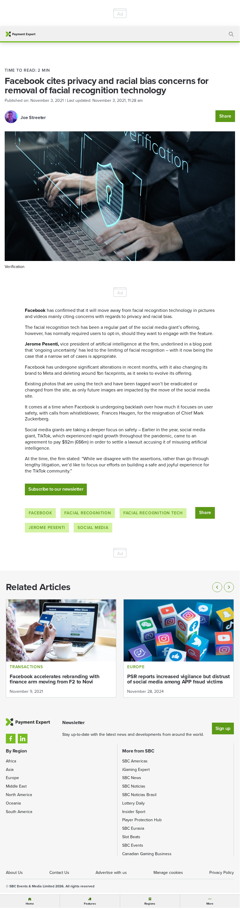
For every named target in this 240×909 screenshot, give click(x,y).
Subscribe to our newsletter (55, 489)
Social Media (92, 528)
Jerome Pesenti (47, 528)
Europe (12, 778)
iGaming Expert (136, 770)
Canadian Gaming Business (147, 854)
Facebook (40, 513)
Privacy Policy (221, 873)
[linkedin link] (22, 738)
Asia (9, 770)
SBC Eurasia (133, 828)
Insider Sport (133, 812)
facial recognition (87, 513)
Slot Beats (131, 837)
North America (19, 795)
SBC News (131, 778)
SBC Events (132, 845)
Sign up (222, 728)
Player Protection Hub (142, 820)
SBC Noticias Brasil (139, 795)
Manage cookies (168, 873)
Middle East (16, 786)
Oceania (13, 803)
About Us (14, 873)
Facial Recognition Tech (153, 513)
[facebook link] (10, 738)
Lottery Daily (133, 803)
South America (19, 812)
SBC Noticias (133, 786)
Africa (11, 761)
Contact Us (59, 873)
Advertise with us (111, 873)
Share (225, 116)
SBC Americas (135, 761)
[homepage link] (20, 34)
